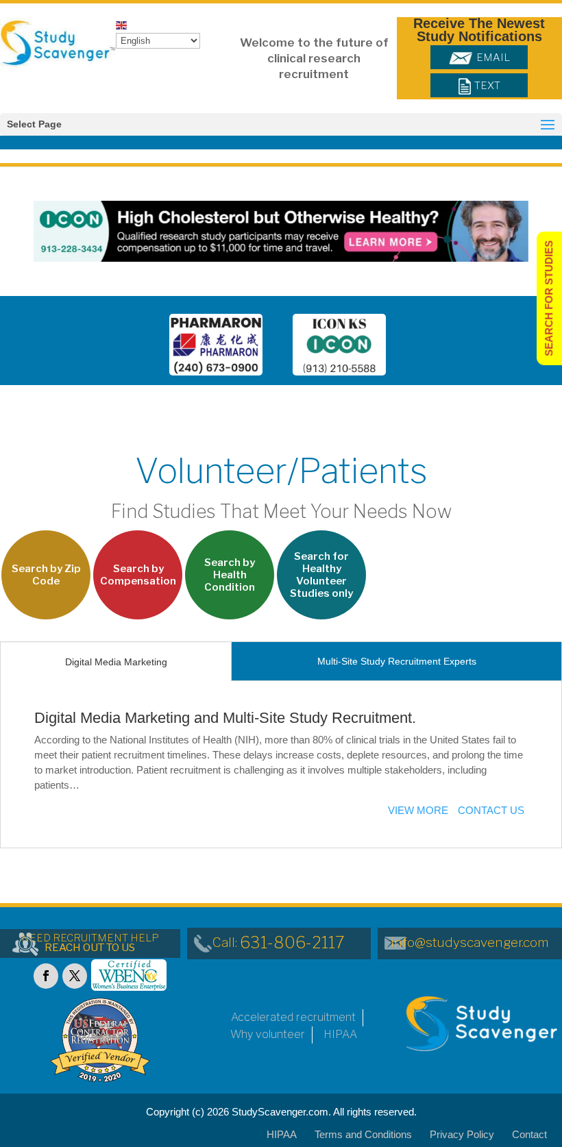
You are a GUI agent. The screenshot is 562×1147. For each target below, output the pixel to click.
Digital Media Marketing (116, 661)
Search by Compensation (138, 575)
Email (493, 57)
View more (418, 810)
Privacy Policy (462, 1134)
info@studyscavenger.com (470, 942)
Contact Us (491, 810)
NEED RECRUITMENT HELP (90, 943)
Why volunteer (267, 1034)
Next (417, 347)
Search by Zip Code (46, 575)
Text (487, 85)
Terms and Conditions (363, 1134)
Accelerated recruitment (293, 1017)
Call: (278, 942)
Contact (529, 1134)
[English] (122, 24)
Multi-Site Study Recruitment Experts (396, 661)
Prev (138, 347)
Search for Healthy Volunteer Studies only (321, 575)
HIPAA (340, 1034)
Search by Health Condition (229, 574)
